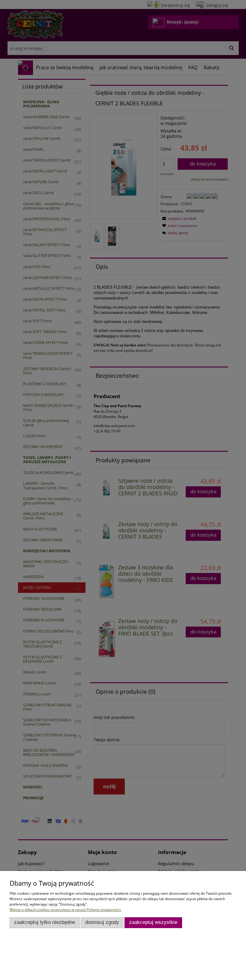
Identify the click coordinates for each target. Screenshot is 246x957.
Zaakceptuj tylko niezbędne (44, 922)
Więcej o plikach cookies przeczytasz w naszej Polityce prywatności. (66, 909)
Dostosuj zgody (102, 922)
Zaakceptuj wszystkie (153, 922)
